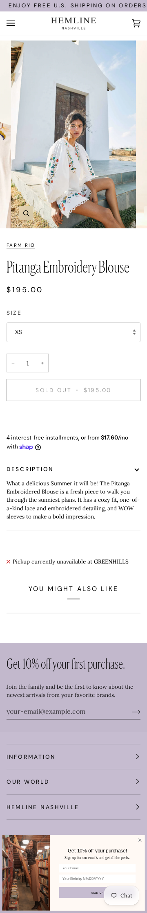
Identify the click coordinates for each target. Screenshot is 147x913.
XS (18, 332)
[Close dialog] (140, 840)
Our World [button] (28, 781)
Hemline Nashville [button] (43, 807)
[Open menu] (19, 23)
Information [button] (31, 756)
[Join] (129, 711)
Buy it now (73, 418)
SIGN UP (97, 892)
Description (30, 469)
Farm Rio (21, 245)
